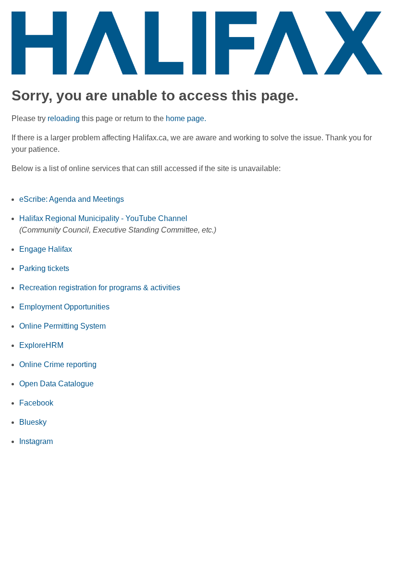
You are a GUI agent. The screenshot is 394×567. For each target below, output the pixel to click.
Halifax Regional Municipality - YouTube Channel (103, 218)
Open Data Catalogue (56, 384)
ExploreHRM (41, 345)
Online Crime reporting (58, 364)
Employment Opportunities (64, 307)
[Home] (197, 42)
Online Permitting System (62, 326)
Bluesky (33, 422)
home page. (186, 118)
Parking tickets (44, 268)
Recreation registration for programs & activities (99, 288)
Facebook (36, 403)
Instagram (36, 441)
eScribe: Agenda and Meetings (71, 199)
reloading (64, 118)
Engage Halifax (45, 249)
